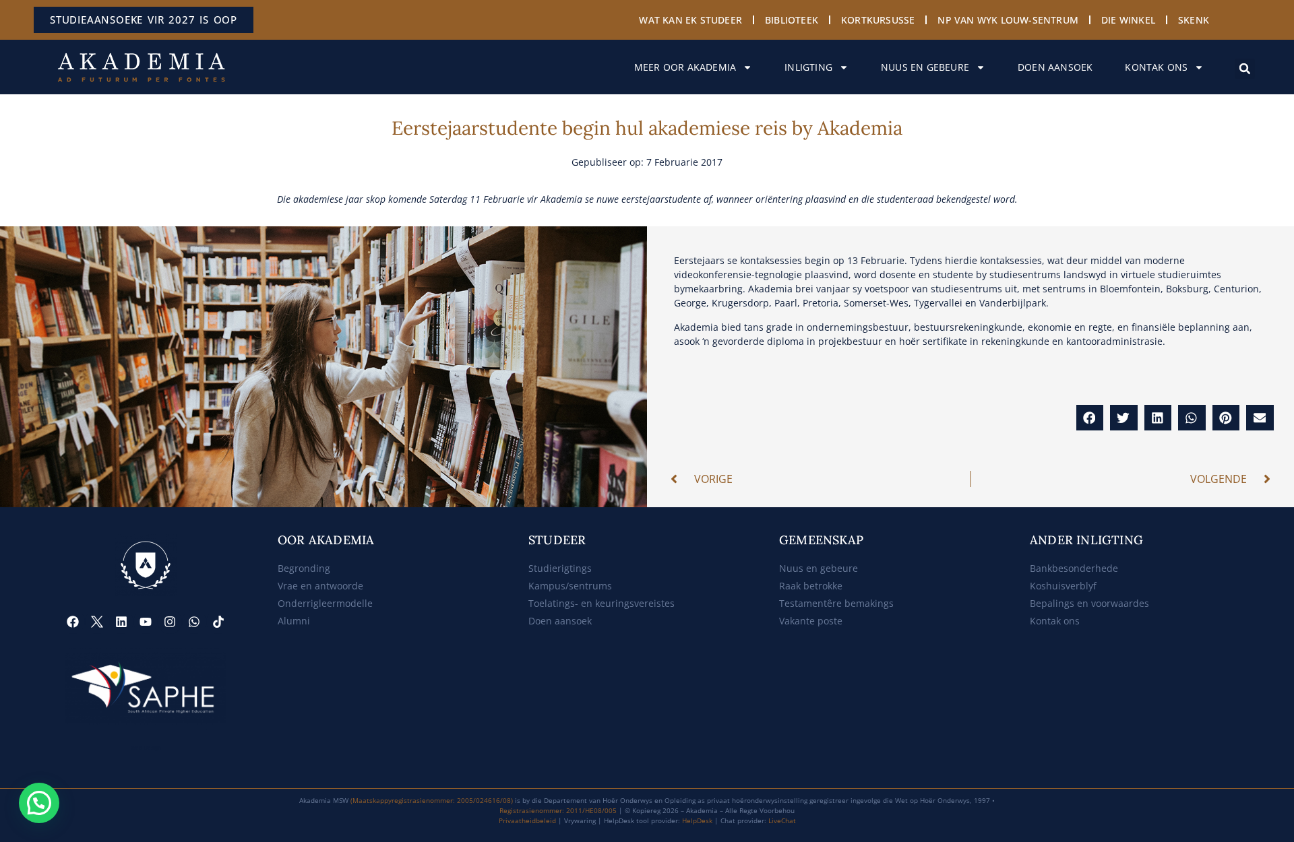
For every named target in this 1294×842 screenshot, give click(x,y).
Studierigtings (560, 568)
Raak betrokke (810, 585)
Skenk (1193, 19)
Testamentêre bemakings (836, 603)
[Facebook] (73, 622)
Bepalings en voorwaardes (1089, 603)
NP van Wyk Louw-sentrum (1007, 19)
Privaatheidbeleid (527, 820)
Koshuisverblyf (1063, 585)
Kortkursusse (878, 19)
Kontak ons (1156, 67)
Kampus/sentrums (570, 585)
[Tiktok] (218, 622)
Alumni (294, 620)
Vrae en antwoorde (320, 585)
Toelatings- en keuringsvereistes (601, 603)
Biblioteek (791, 19)
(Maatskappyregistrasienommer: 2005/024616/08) (431, 800)
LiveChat (782, 820)
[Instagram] (170, 622)
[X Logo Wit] (97, 622)
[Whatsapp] (194, 622)
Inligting (808, 67)
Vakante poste (810, 620)
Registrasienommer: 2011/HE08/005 (558, 810)
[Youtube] (145, 622)
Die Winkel (1128, 19)
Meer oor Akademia (685, 67)
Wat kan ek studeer (690, 19)
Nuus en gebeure (925, 67)
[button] (1245, 69)
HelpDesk (697, 820)
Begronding (304, 568)
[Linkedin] (121, 622)
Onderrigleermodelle (325, 603)
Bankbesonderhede (1074, 568)
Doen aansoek (1055, 67)
